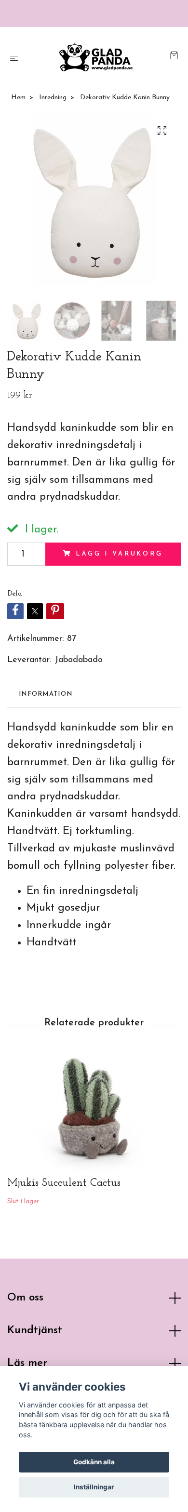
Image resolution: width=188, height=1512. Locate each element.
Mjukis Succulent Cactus (64, 1183)
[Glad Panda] (96, 57)
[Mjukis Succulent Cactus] (94, 1112)
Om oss (25, 1297)
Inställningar (94, 1487)
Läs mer (27, 1363)
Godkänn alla (94, 1462)
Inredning (53, 97)
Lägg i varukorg (119, 554)
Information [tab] (45, 694)
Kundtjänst (34, 1330)
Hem (18, 97)
